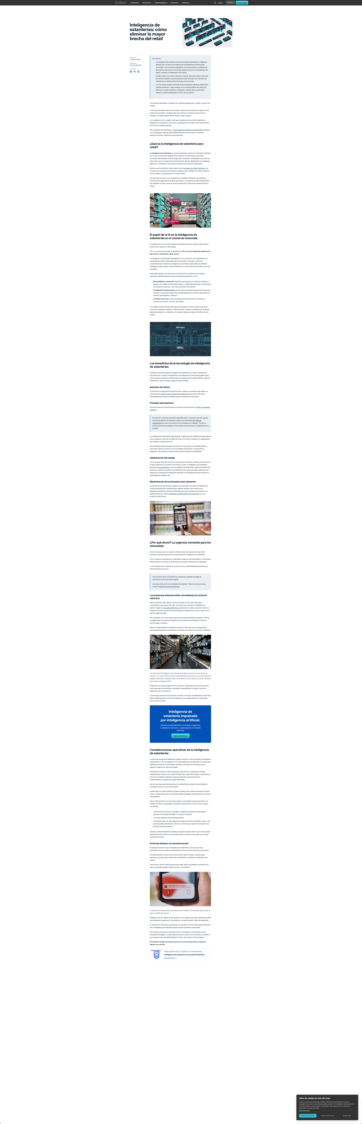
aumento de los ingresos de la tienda (173, 394)
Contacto (230, 3)
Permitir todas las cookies (307, 1115)
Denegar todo (347, 1115)
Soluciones (147, 3)
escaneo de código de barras (194, 168)
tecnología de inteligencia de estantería (188, 130)
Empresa (185, 3)
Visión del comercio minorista (168, 587)
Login (220, 3)
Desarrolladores (161, 3)
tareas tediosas (163, 467)
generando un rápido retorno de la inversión (184, 494)
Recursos (174, 3)
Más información (304, 1110)
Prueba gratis (242, 3)
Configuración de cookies (327, 1115)
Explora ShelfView (180, 736)
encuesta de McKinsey (171, 608)
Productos (134, 3)
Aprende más (169, 958)
